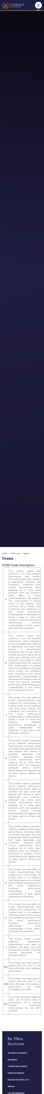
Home (4, 553)
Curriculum (15, 553)
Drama (26, 553)
